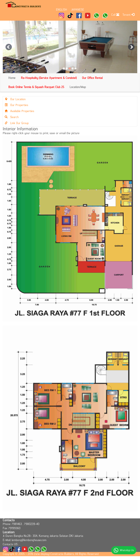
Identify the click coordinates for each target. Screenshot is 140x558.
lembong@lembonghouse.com (29, 540)
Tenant (126, 14)
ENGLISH (61, 9)
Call (113, 14)
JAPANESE (77, 9)
